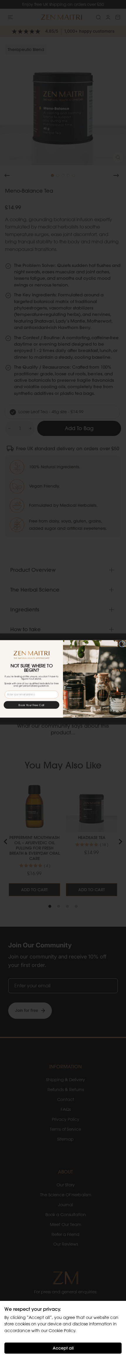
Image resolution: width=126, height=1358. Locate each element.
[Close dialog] (122, 644)
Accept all (63, 1348)
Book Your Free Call (31, 705)
